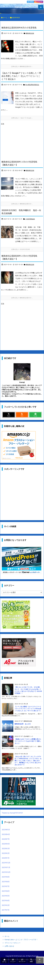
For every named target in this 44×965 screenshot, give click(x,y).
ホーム (5, 17)
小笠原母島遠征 (30, 219)
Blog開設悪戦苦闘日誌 (32, 85)
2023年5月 (6, 830)
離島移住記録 (30, 33)
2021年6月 (6, 891)
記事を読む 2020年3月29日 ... (22, 249)
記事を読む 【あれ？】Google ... (22, 118)
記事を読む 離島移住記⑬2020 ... (22, 298)
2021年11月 (6, 867)
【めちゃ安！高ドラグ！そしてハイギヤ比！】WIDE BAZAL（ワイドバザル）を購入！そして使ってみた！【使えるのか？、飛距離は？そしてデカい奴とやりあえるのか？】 (28, 761)
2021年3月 (6, 905)
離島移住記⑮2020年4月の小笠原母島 (19, 27)
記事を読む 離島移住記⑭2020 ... (22, 204)
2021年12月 (6, 863)
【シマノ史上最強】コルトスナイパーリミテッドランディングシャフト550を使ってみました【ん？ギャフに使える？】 (28, 708)
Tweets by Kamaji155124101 (12, 813)
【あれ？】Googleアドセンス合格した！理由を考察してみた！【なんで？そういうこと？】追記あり (21, 76)
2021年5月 (6, 896)
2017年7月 (5, 910)
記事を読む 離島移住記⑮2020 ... (22, 66)
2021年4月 (6, 900)
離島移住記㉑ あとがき (23, 724)
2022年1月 (5, 858)
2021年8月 (6, 882)
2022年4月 (6, 844)
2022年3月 (6, 848)
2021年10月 (6, 872)
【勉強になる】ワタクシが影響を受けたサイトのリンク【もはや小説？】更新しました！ (28, 741)
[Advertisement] (20, 141)
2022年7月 (6, 839)
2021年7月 (5, 886)
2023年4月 (6, 834)
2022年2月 (6, 853)
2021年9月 (6, 877)
